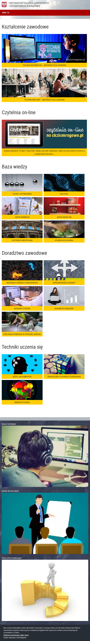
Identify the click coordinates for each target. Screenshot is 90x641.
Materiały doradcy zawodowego (22, 282)
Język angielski (64, 217)
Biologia (64, 194)
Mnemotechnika (22, 402)
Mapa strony (24, 635)
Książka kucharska (64, 240)
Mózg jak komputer (22, 376)
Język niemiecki (22, 217)
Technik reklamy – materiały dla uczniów (44, 99)
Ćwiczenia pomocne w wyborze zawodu (22, 334)
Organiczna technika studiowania (64, 376)
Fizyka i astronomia (22, 194)
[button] (5, 12)
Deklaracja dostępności (12, 635)
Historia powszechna (22, 240)
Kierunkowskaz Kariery (64, 282)
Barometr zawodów (64, 308)
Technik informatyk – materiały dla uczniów (44, 65)
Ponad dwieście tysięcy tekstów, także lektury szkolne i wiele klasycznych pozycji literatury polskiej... (44, 152)
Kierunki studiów (22, 308)
